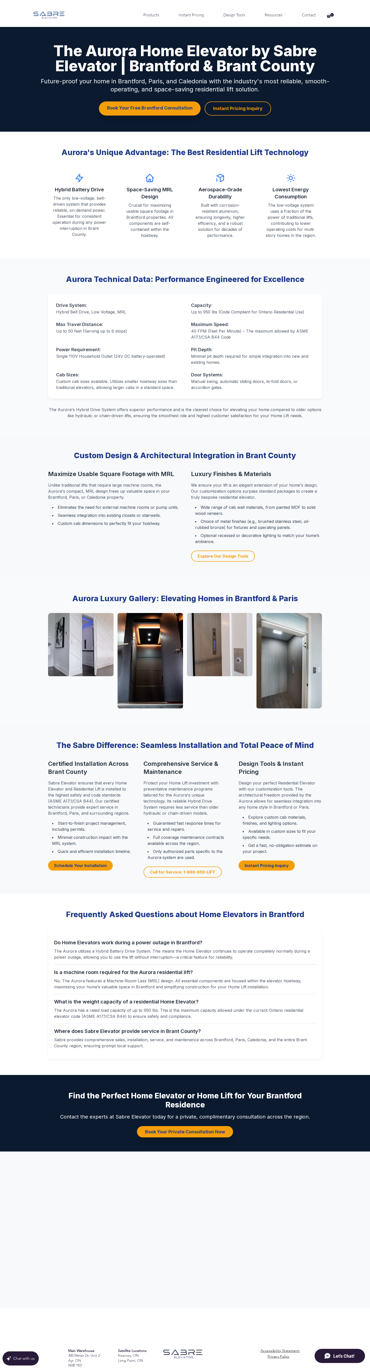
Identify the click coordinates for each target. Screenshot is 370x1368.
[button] (330, 15)
